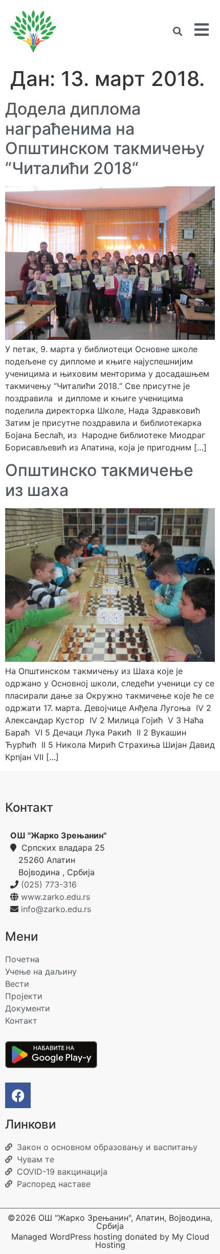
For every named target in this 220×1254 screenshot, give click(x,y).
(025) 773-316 (49, 884)
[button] (177, 31)
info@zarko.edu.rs (56, 909)
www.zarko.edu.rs (55, 897)
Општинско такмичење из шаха (99, 480)
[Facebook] (18, 1095)
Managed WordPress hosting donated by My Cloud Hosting (110, 1240)
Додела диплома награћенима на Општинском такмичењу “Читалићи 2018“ (105, 138)
